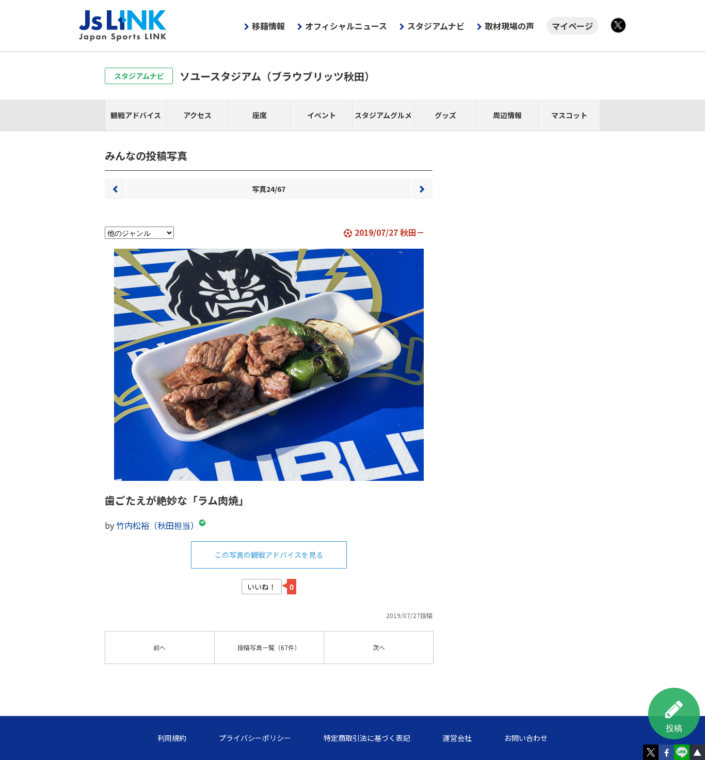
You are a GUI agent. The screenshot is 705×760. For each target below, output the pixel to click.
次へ (422, 189)
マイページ (572, 26)
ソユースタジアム (277, 76)
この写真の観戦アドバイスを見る (269, 554)
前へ (115, 189)
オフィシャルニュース (346, 26)
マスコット (569, 115)
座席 (259, 115)
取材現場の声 (509, 26)
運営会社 (457, 738)
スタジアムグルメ (383, 115)
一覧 (268, 647)
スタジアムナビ (435, 26)
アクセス (197, 115)
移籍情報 (268, 26)
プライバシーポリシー (255, 738)
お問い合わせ (526, 738)
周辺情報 (507, 115)
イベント (321, 115)
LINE (682, 752)
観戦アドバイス (135, 115)
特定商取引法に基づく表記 (367, 738)
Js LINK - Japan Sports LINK (123, 25)
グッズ (445, 115)
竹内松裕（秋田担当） (157, 525)
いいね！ (261, 586)
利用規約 (171, 738)
